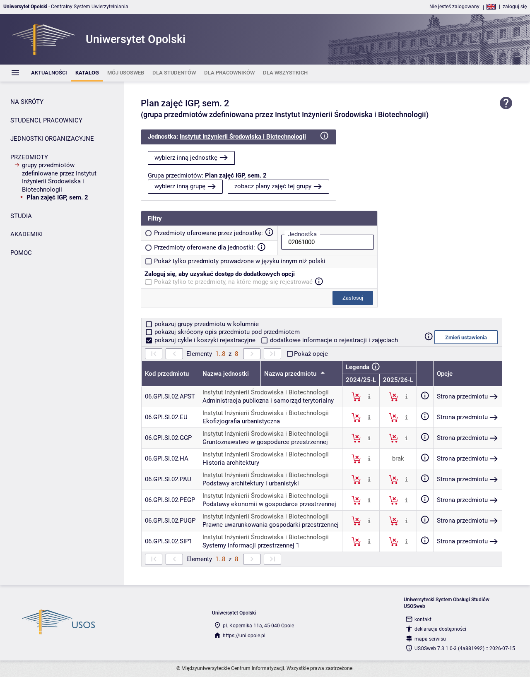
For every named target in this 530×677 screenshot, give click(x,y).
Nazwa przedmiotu (291, 373)
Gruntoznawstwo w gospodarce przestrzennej (265, 442)
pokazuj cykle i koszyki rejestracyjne (205, 340)
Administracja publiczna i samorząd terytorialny (268, 400)
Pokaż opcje (311, 354)
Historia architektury (230, 462)
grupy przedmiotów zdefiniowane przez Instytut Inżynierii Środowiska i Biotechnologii (59, 177)
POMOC (21, 253)
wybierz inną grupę (179, 186)
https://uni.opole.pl (244, 636)
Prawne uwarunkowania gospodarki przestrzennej (270, 524)
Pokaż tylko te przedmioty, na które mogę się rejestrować (233, 282)
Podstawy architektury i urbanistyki (250, 483)
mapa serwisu (430, 639)
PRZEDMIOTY (29, 157)
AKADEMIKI (26, 234)
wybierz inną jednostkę (185, 157)
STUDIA (21, 216)
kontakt (422, 619)
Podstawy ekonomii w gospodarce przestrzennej (269, 504)
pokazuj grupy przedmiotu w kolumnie (206, 324)
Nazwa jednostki (225, 373)
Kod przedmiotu (167, 373)
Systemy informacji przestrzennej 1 (250, 545)
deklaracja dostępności (440, 629)
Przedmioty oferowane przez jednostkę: (208, 233)
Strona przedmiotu (462, 396)
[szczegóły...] (369, 396)
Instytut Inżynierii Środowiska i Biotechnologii (243, 136)
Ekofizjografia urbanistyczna (241, 421)
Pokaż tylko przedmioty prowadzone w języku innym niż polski (239, 261)
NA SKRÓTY (26, 102)
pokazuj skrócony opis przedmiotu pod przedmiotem (226, 332)
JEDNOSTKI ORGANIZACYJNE (52, 138)
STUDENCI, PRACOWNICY (46, 120)
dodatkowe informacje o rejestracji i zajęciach (333, 340)
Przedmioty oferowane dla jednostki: (204, 247)
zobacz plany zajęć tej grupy (272, 186)
